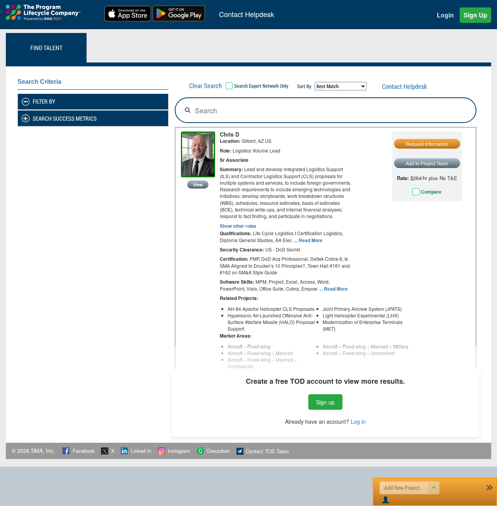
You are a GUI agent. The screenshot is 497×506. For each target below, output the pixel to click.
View (198, 184)
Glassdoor (218, 450)
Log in (358, 421)
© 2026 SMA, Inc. (34, 450)
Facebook (84, 450)
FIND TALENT (46, 47)
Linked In (141, 450)
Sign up (325, 402)
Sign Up (475, 14)
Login (445, 14)
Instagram (179, 450)
